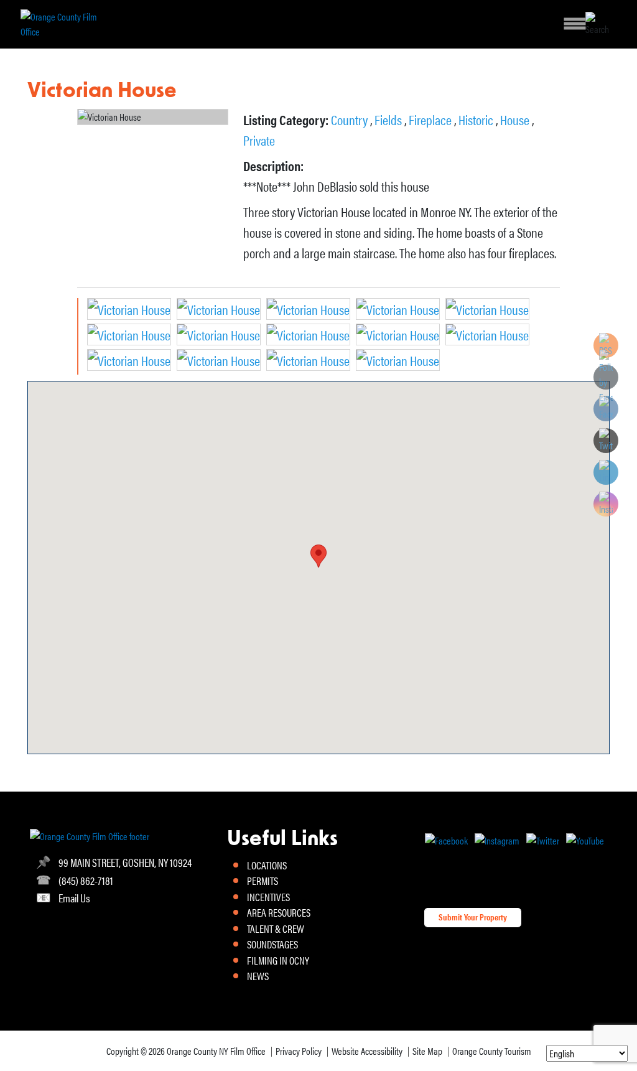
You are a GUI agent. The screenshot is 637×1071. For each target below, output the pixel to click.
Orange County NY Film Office (216, 1051)
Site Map (427, 1051)
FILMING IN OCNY (278, 960)
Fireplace (431, 119)
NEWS (258, 975)
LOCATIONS (267, 865)
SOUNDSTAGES (272, 944)
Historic (477, 119)
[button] (318, 556)
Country (350, 119)
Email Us (74, 897)
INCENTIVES (268, 896)
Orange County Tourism (491, 1051)
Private (259, 139)
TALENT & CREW (275, 928)
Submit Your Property (473, 916)
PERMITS (262, 880)
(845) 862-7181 (85, 880)
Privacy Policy (299, 1051)
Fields (389, 119)
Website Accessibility (367, 1051)
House (516, 119)
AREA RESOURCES (278, 912)
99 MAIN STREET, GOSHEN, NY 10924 (125, 862)
